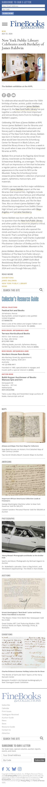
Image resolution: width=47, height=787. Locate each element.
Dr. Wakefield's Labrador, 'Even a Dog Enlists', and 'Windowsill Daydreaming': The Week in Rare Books (22, 567)
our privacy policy (11, 775)
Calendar (5, 708)
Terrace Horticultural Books (16, 333)
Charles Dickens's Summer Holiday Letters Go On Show (23, 671)
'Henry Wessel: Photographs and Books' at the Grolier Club (22, 556)
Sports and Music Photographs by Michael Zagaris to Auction (23, 562)
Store (4, 723)
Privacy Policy (25, 781)
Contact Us (6, 730)
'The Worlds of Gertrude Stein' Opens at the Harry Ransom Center (22, 676)
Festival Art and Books (13, 310)
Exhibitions (8, 278)
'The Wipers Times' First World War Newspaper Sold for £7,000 (23, 619)
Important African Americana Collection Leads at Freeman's (21, 500)
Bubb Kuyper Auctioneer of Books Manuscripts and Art (19, 378)
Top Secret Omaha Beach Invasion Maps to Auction (22, 455)
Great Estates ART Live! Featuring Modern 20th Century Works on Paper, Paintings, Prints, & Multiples (20, 625)
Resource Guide (8, 727)
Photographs (8, 518)
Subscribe (6, 705)
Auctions (6, 575)
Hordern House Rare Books (15, 354)
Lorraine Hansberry (23, 212)
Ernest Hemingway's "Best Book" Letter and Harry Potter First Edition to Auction (21, 613)
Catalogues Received (10, 714)
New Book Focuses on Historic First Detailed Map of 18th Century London (22, 450)
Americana (6, 461)
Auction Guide (8, 717)
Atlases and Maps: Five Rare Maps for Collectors (20, 446)
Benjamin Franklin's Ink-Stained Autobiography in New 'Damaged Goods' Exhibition (22, 681)
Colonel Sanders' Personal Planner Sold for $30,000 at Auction (23, 510)
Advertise (6, 733)
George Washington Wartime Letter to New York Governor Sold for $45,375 (21, 505)
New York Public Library (26, 109)
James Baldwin (33, 106)
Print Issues (6, 711)
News (4, 31)
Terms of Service (38, 781)
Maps (4, 409)
